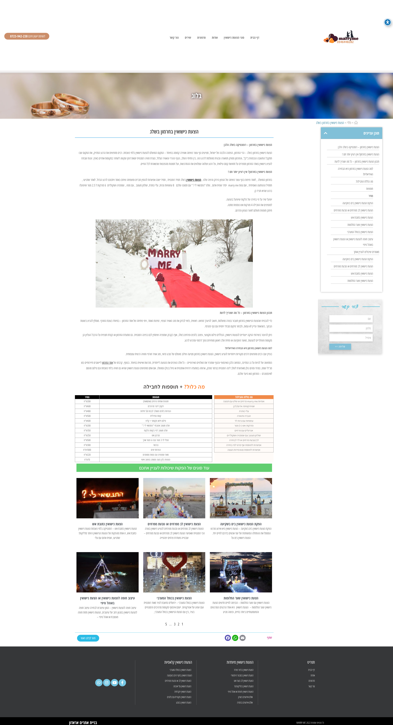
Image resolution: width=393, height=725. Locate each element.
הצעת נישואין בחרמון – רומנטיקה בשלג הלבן (358, 147)
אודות (215, 37)
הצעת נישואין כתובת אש (362, 217)
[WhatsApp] (235, 639)
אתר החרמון (107, 362)
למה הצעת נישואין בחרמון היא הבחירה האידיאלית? (355, 171)
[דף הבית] (356, 123)
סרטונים (201, 37)
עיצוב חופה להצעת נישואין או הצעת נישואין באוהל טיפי (353, 242)
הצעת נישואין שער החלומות (360, 225)
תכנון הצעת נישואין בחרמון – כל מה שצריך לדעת (357, 161)
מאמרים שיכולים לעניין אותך (366, 252)
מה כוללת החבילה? (364, 181)
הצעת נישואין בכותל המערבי (360, 232)
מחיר (371, 196)
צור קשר (174, 37)
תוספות (369, 189)
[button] (325, 133)
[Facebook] (228, 639)
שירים (188, 37)
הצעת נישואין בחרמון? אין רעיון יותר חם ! (360, 154)
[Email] (242, 639)
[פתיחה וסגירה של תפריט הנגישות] (387, 22)
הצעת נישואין (194, 180)
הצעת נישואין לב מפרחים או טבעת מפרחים (353, 210)
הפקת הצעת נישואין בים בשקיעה (357, 203)
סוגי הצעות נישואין (234, 37)
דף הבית (254, 37)
